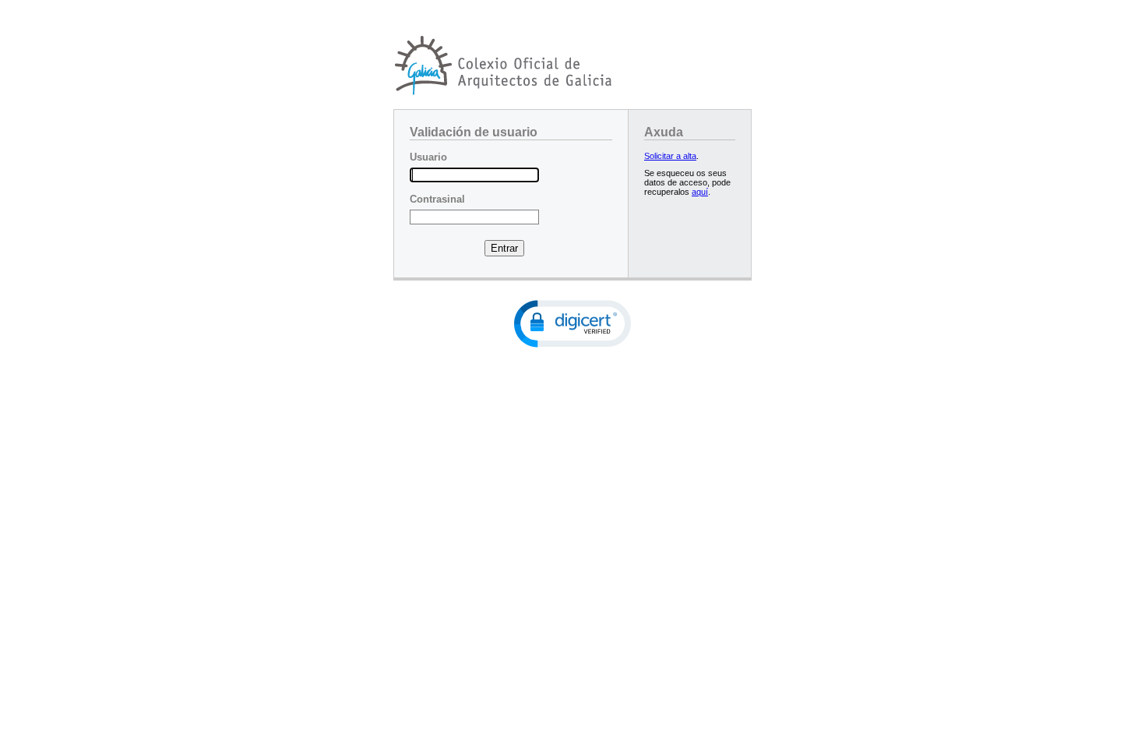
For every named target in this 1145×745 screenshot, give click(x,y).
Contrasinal (437, 199)
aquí (700, 191)
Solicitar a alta (670, 156)
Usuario (428, 157)
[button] (572, 323)
